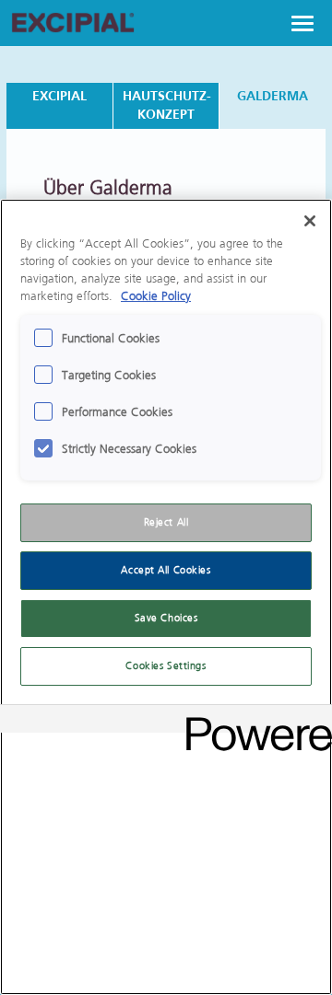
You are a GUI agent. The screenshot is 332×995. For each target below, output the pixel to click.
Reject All (166, 522)
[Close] (310, 221)
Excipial (59, 96)
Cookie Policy (156, 296)
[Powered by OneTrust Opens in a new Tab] (253, 721)
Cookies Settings (165, 666)
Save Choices (166, 618)
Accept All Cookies (165, 570)
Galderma (272, 96)
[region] (166, 597)
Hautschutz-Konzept (167, 105)
